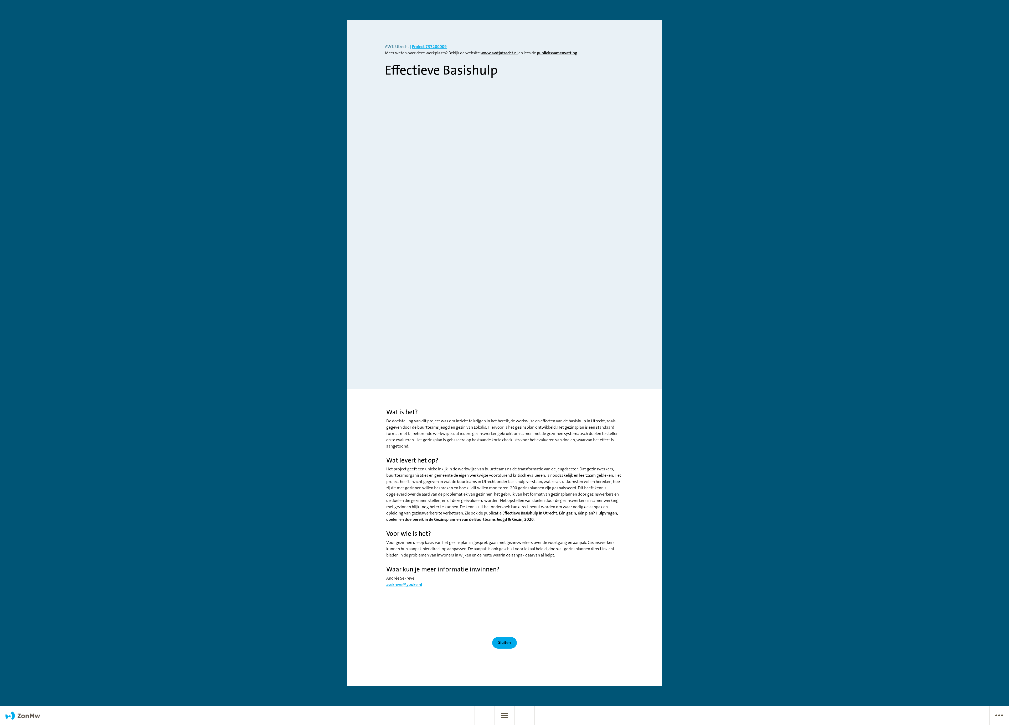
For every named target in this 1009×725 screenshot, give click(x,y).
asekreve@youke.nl (404, 585)
